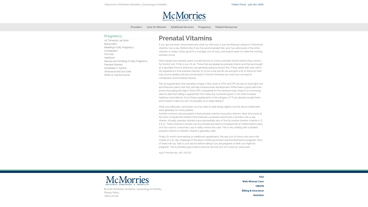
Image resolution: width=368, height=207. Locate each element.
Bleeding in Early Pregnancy (119, 47)
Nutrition (258, 195)
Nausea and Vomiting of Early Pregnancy (125, 61)
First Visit (109, 54)
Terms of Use (111, 196)
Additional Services (182, 27)
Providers (136, 27)
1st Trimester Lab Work (116, 40)
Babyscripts (110, 44)
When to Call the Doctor (117, 75)
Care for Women (156, 27)
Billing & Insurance (253, 190)
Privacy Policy (111, 192)
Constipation (111, 50)
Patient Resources (226, 27)
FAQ (261, 177)
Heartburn (109, 57)
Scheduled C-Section (115, 68)
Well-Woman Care (253, 181)
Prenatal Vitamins (113, 64)
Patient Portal (239, 4)
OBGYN (260, 186)
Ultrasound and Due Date (117, 71)
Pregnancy (204, 27)
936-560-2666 (256, 4)
